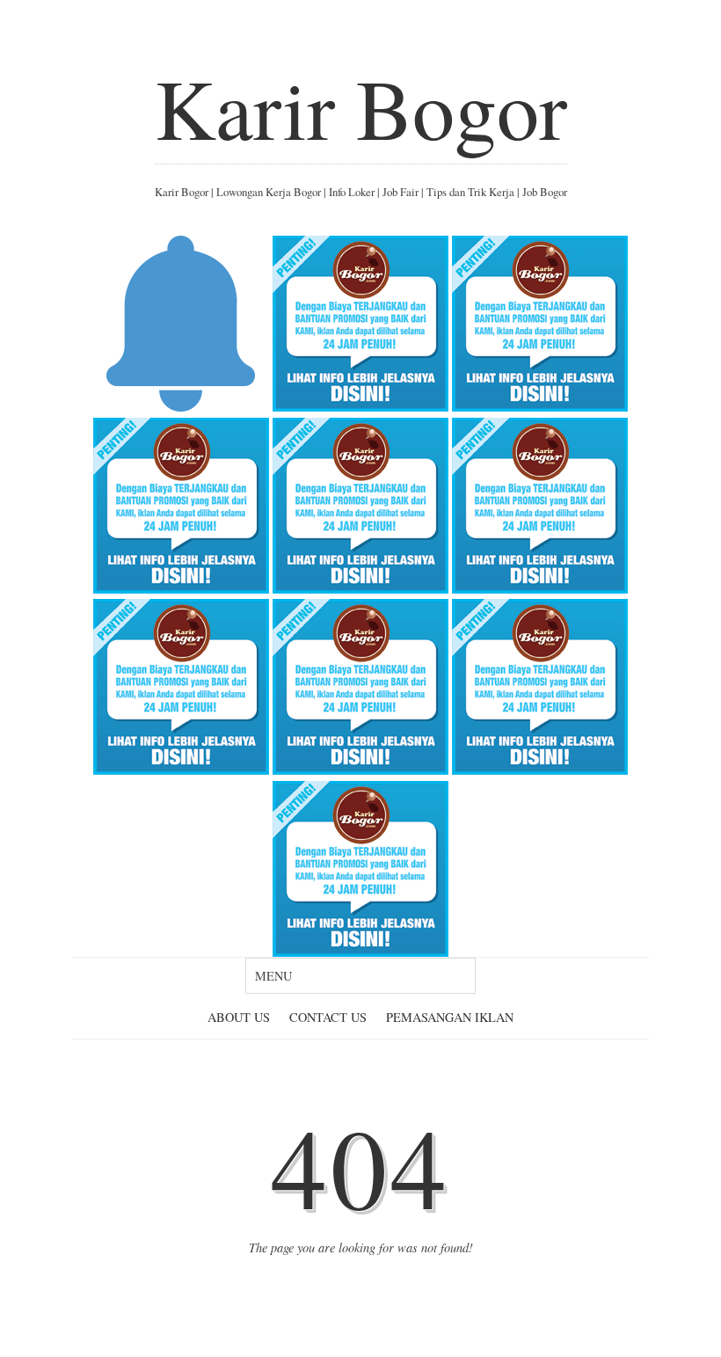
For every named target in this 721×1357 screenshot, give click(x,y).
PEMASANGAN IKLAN (449, 1017)
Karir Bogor (361, 107)
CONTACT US (328, 1017)
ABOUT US (239, 1017)
